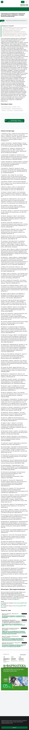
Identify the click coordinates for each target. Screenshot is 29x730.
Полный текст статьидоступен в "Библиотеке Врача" (15, 121)
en (26, 1)
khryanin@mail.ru (15, 599)
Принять (14, 727)
